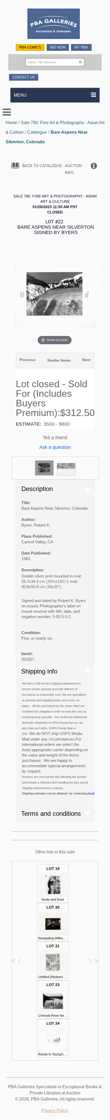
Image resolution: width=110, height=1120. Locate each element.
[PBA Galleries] (55, 24)
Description (37, 488)
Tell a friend (55, 437)
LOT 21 (53, 961)
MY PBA (81, 47)
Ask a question (55, 447)
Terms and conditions (51, 813)
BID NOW (57, 47)
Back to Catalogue (42, 165)
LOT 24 (53, 1038)
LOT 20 (53, 922)
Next (86, 360)
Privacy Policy (54, 1110)
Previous (27, 360)
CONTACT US (24, 77)
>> (96, 961)
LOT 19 (53, 883)
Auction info (73, 169)
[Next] (87, 295)
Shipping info (39, 671)
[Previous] (22, 295)
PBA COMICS (30, 47)
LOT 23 (53, 1000)
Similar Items (58, 360)
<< (14, 961)
